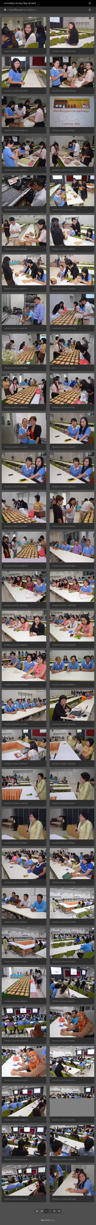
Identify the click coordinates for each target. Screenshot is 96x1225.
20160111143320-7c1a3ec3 (15, 961)
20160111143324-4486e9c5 (16, 1001)
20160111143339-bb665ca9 (16, 1159)
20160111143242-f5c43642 (15, 526)
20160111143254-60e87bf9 (63, 645)
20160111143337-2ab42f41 (63, 1120)
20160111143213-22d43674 (64, 170)
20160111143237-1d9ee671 (64, 447)
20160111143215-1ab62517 (16, 210)
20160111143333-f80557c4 (63, 1080)
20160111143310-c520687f (15, 843)
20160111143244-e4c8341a (64, 526)
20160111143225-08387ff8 (15, 328)
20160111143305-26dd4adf (63, 764)
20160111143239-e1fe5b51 (15, 487)
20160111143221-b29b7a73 (16, 289)
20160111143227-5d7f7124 (63, 328)
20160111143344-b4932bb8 (64, 1199)
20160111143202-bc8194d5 (64, 51)
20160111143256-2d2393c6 (16, 684)
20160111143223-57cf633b (63, 289)
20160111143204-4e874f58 (15, 91)
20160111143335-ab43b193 (16, 1120)
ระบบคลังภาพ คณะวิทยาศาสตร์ (20, 3)
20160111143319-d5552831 (64, 922)
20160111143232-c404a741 (16, 407)
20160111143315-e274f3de (63, 882)
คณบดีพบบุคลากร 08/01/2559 (23, 9)
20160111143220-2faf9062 (63, 249)
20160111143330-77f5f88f (63, 1041)
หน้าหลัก (5, 10)
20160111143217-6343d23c (64, 210)
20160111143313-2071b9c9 (16, 882)
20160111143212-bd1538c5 (16, 170)
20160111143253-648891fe (15, 645)
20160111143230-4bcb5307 (64, 368)
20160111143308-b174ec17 (64, 803)
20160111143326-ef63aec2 (63, 1001)
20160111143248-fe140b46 (63, 566)
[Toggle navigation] (89, 3)
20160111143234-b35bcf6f (63, 407)
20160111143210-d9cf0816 (63, 130)
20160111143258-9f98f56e (63, 684)
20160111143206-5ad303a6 (64, 91)
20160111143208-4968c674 (16, 130)
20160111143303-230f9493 (16, 764)
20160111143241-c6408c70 (64, 487)
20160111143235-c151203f (15, 447)
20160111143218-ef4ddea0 (15, 249)
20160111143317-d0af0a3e (15, 922)
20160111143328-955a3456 (16, 1041)
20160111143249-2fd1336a (15, 605)
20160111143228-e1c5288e (16, 368)
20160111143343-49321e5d (16, 1199)
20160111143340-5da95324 (64, 1159)
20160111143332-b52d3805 (16, 1080)
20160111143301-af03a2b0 (63, 724)
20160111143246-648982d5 (16, 566)
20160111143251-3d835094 (64, 605)
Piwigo (52, 1220)
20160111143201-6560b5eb (16, 51)
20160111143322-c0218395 (64, 961)
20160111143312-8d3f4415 (64, 843)
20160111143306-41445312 (16, 803)
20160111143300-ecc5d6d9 (15, 724)
